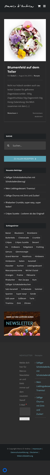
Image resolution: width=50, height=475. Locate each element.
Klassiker (9, 266)
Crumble (36, 237)
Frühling (40, 247)
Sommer (38, 289)
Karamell (32, 261)
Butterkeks (10, 237)
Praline (20, 275)
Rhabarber (10, 280)
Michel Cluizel (32, 270)
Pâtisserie (31, 275)
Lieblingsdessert (34, 266)
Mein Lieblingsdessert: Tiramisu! (20, 188)
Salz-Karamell (11, 289)
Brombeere (32, 233)
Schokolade (26, 289)
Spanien (9, 294)
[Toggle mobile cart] (39, 6)
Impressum (37, 448)
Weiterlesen (11, 113)
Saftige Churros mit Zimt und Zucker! (22, 195)
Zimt (19, 303)
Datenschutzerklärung (19, 452)
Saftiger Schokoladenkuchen (18, 284)
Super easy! (21, 294)
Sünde (33, 294)
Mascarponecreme (13, 270)
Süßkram (22, 298)
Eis (6, 247)
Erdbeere (15, 247)
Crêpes (8, 242)
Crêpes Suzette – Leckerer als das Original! (25, 213)
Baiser (8, 233)
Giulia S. (14, 76)
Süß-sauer (10, 298)
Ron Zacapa (24, 280)
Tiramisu (9, 303)
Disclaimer (34, 452)
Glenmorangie (22, 252)
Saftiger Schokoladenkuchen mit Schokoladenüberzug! (40, 368)
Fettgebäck (28, 247)
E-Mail (23, 404)
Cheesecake (23, 237)
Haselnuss (26, 256)
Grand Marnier (12, 256)
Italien (22, 261)
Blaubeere (19, 233)
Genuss (8, 252)
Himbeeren (10, 261)
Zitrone (27, 303)
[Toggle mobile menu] (44, 6)
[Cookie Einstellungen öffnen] (5, 471)
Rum (34, 280)
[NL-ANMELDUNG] (22, 312)
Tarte (32, 298)
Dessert (35, 242)
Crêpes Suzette (22, 242)
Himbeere (39, 256)
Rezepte (37, 76)
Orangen (9, 275)
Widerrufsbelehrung (25, 456)
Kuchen (20, 266)
